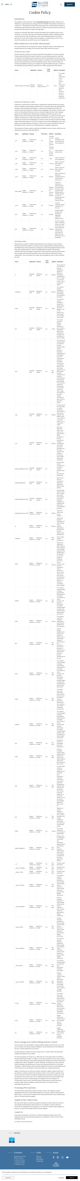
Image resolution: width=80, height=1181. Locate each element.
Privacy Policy (39, 1159)
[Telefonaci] (61, 5)
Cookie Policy (39, 1161)
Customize (61, 1177)
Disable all (8, 1177)
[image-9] (56, 1164)
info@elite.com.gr (20, 1119)
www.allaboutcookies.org (22, 1084)
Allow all (72, 1177)
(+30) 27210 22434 (20, 1160)
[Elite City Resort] (40, 4)
